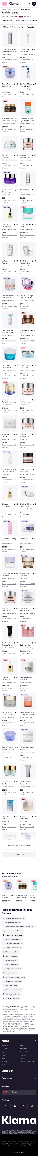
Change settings (19, 1152)
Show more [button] (19, 854)
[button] (34, 49)
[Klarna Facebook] (6, 1105)
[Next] (33, 21)
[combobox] (31, 27)
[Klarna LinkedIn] (14, 1105)
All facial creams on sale (10, 876)
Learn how (27, 16)
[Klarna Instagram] (32, 1105)
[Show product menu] (34, 13)
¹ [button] (9, 59)
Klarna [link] (4, 9)
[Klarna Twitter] (23, 1105)
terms (13, 1006)
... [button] (17, 9)
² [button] (24, 306)
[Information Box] (15, 27)
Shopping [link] (11, 9)
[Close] (35, 1137)
